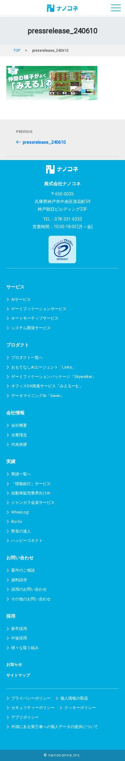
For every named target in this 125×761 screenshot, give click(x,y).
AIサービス (21, 299)
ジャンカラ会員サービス (33, 502)
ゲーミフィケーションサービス (38, 309)
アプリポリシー (25, 717)
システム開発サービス (31, 328)
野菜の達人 (21, 531)
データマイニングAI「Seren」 (37, 395)
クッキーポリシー (80, 707)
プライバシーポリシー (31, 698)
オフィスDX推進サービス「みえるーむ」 (47, 386)
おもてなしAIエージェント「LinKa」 (43, 367)
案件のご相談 (23, 570)
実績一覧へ (21, 474)
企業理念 (19, 435)
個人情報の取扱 (74, 698)
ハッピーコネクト (27, 540)
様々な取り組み (25, 647)
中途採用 (19, 638)
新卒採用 (19, 628)
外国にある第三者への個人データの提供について (54, 726)
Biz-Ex (16, 521)
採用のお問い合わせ (29, 589)
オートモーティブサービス (35, 318)
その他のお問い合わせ (31, 599)
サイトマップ (18, 675)
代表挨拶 (19, 444)
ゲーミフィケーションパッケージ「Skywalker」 (53, 376)
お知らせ (14, 664)
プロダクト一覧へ (27, 357)
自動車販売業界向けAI (30, 493)
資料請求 (19, 580)
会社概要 (19, 425)
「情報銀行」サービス (31, 483)
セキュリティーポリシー (33, 707)
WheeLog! (20, 512)
